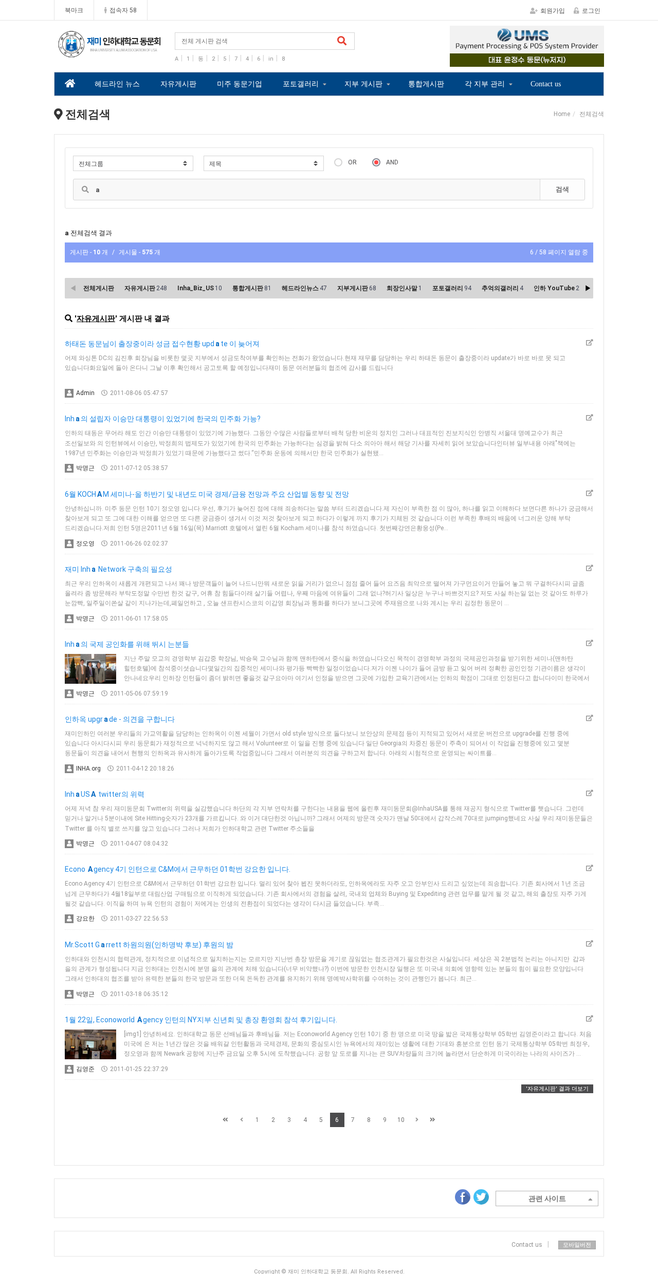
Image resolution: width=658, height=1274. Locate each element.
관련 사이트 (547, 1198)
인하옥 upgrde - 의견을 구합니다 (120, 719)
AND (392, 162)
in (270, 58)
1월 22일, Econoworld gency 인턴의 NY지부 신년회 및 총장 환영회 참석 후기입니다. (201, 1020)
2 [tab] (519, 59)
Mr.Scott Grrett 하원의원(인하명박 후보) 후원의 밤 (149, 945)
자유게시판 (178, 84)
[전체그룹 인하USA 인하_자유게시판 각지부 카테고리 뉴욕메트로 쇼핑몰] (133, 163)
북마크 (74, 10)
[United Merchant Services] (527, 46)
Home (562, 114)
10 (401, 1119)
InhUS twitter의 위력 (104, 794)
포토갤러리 (301, 84)
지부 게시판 (363, 84)
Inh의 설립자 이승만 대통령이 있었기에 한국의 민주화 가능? (163, 419)
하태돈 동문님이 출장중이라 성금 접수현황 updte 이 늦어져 (162, 344)
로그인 (591, 10)
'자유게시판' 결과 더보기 (557, 1088)
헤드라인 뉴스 (117, 84)
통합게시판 (426, 84)
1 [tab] (504, 59)
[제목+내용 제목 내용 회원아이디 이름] (264, 163)
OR (352, 162)
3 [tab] (534, 59)
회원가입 (552, 10)
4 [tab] (550, 59)
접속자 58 (123, 10)
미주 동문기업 (239, 84)
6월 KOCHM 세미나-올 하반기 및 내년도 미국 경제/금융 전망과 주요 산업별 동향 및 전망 (207, 494)
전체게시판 (98, 288)
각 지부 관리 (485, 84)
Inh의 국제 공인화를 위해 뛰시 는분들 (127, 644)
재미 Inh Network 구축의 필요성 (118, 569)
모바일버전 (577, 1245)
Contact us (546, 84)
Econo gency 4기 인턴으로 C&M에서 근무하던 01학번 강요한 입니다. (177, 869)
